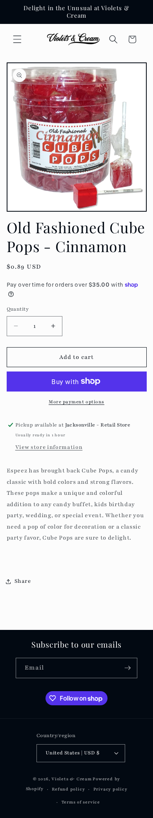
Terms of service (81, 802)
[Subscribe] (127, 668)
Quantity (18, 309)
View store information (49, 447)
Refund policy (68, 789)
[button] (17, 39)
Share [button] (23, 581)
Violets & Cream (71, 779)
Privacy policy (110, 789)
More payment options (76, 402)
